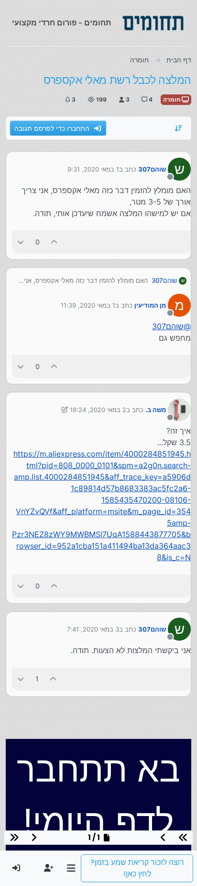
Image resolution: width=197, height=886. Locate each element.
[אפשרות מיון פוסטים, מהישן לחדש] (178, 128)
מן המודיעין (150, 305)
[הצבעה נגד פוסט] (20, 241)
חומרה (172, 99)
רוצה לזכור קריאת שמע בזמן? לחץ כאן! (137, 868)
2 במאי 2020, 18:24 (98, 410)
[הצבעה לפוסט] (54, 241)
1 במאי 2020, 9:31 (93, 169)
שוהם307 (152, 169)
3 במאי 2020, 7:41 (93, 629)
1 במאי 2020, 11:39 (88, 305)
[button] (71, 868)
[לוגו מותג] (153, 23)
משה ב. (155, 410)
